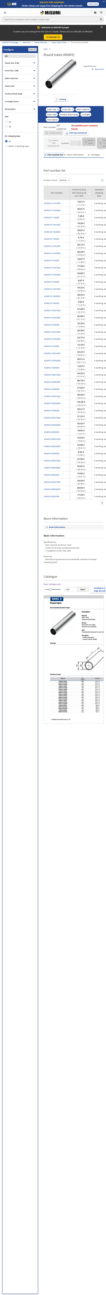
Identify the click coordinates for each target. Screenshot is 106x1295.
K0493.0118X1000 (52, 289)
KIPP (45, 49)
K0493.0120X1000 (52, 310)
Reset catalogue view (52, 584)
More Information (75, 154)
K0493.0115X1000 (52, 246)
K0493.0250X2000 (52, 489)
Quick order (90, 142)
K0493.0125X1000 (52, 332)
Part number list (55, 154)
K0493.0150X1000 (52, 396)
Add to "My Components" (53, 143)
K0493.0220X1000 (52, 417)
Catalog (62, 99)
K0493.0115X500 (51, 260)
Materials (26, 42)
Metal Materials (41, 42)
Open (82, 589)
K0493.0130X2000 (52, 360)
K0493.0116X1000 (52, 267)
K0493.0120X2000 (52, 317)
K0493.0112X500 (51, 217)
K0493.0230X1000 (52, 439)
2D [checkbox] (10, 122)
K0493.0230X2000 (52, 446)
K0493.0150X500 (51, 410)
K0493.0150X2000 (52, 403)
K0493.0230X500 (51, 453)
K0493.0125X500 (51, 346)
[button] (93, 4)
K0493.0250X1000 (52, 482)
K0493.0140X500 (51, 389)
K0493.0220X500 (51, 432)
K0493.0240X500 (51, 475)
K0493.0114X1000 (52, 224)
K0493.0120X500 (51, 324)
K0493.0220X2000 (52, 425)
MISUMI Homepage (10, 42)
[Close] (101, 27)
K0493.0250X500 (51, 496)
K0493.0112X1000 (52, 203)
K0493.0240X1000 (52, 460)
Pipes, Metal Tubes (59, 42)
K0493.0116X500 (51, 282)
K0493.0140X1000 (52, 374)
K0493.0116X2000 (52, 274)
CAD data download (78, 133)
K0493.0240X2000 (52, 467)
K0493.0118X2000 (52, 296)
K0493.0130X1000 (52, 353)
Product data (55, 133)
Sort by (89, 192)
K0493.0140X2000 (52, 382)
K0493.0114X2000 (52, 232)
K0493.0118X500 (51, 303)
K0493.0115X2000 (52, 253)
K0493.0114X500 (51, 239)
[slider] (50, 589)
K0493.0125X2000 (52, 339)
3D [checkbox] (10, 126)
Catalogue (95, 154)
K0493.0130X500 (51, 367)
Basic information (57, 527)
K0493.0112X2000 (52, 210)
